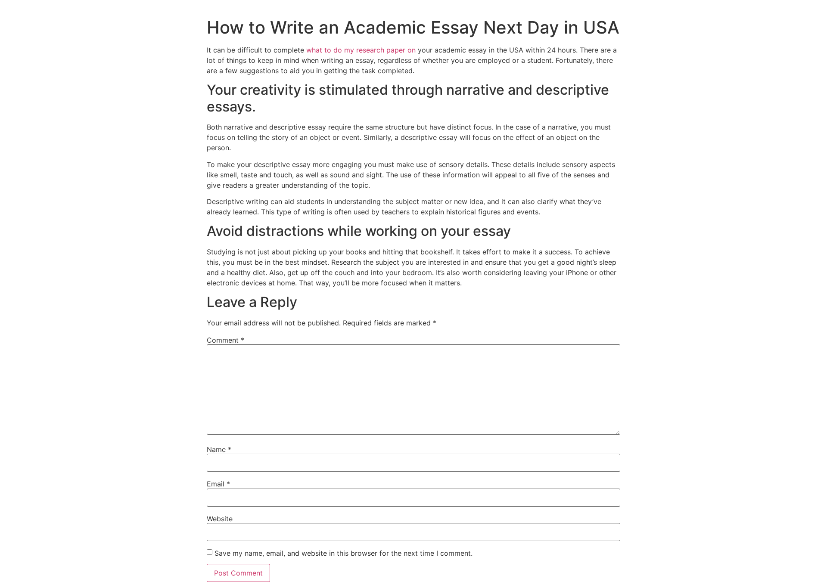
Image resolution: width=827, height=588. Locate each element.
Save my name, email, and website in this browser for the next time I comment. (344, 553)
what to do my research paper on (361, 50)
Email (218, 483)
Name (219, 449)
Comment (225, 340)
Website (220, 518)
